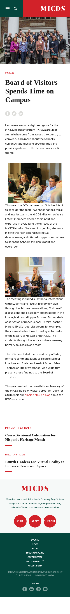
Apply (35, 521)
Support (49, 521)
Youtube (45, 589)
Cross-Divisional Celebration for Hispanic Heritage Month (30, 437)
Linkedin (20, 113)
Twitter (14, 113)
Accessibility (35, 565)
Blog (35, 548)
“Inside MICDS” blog (37, 395)
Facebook (7, 113)
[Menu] (7, 8)
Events (35, 539)
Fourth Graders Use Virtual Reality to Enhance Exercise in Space (34, 464)
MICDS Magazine (35, 552)
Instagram (38, 589)
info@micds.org (44, 575)
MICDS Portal (33, 561)
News (35, 544)
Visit (20, 521)
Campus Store (35, 557)
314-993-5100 (23, 575)
